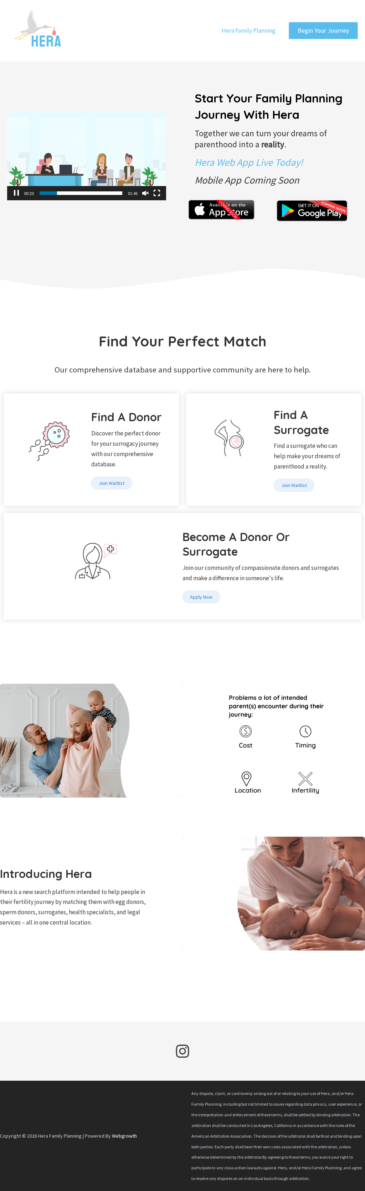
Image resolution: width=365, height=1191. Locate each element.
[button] (323, 30)
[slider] (81, 193)
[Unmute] (145, 193)
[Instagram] (182, 1051)
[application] (86, 155)
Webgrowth (124, 1136)
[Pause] (16, 193)
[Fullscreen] (156, 193)
